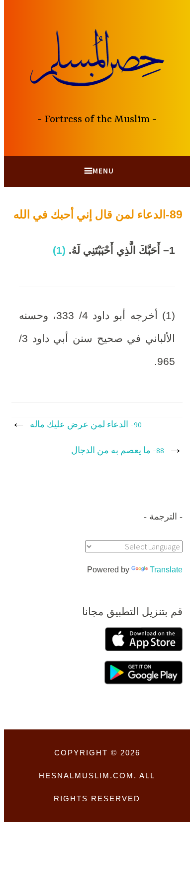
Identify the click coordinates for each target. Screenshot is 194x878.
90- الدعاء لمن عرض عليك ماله (86, 425)
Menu (103, 171)
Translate (166, 569)
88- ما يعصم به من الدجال (117, 451)
